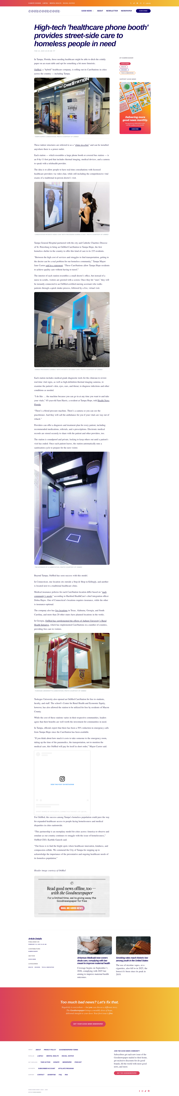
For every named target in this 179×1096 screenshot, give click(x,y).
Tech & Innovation (127, 73)
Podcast (78, 1062)
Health (123, 66)
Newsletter (112, 11)
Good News (125, 63)
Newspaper (126, 11)
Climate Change (34, 3)
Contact (40, 1074)
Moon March (37, 1092)
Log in (148, 3)
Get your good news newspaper (88, 1024)
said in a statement (54, 265)
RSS (66, 1074)
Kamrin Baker (127, 58)
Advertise (51, 1074)
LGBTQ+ (45, 3)
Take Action (45, 1062)
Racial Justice (69, 3)
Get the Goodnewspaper (127, 1073)
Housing (124, 69)
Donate (56, 1062)
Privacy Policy (50, 1050)
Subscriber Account (46, 1068)
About (100, 11)
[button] (87, 11)
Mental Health (55, 3)
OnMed (37, 69)
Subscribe (143, 11)
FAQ (60, 1074)
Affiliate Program (66, 1068)
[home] (44, 10)
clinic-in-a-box (82, 144)
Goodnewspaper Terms (68, 1050)
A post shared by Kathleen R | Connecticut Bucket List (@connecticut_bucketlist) (70, 811)
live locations (61, 610)
